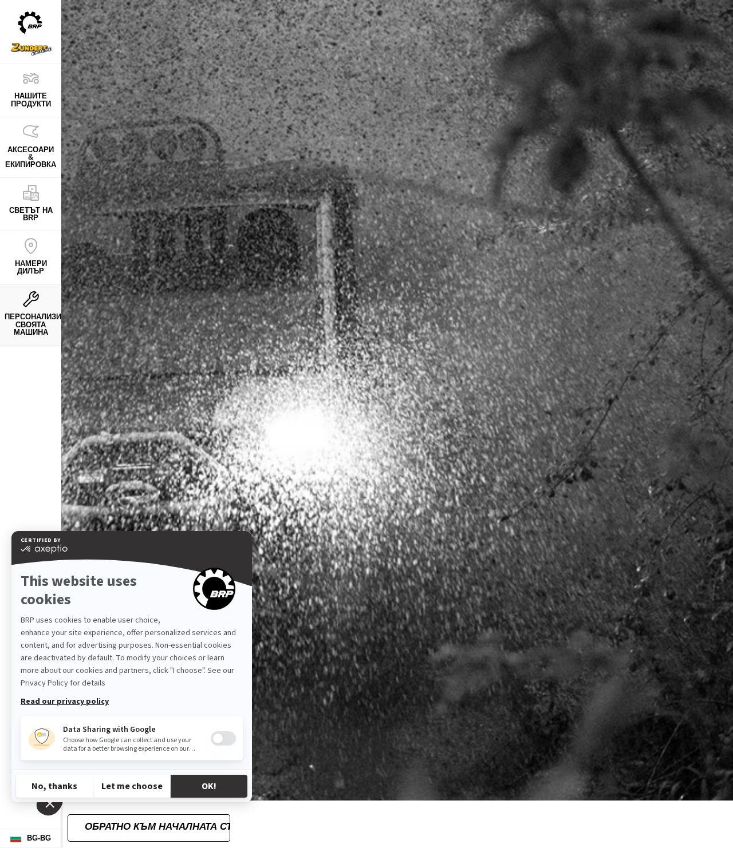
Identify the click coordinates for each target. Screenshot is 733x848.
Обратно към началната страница (157, 826)
